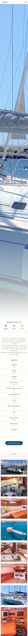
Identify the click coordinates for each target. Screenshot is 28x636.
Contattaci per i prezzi (14, 443)
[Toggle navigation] (25, 2)
